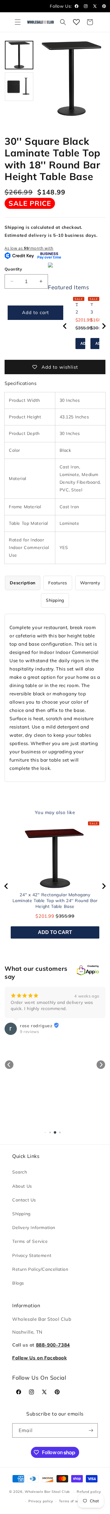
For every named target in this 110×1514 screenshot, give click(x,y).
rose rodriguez (36, 1025)
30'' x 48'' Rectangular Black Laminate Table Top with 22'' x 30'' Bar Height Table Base (91, 312)
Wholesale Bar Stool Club (47, 1491)
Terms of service (73, 1501)
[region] (84, 326)
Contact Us (24, 1200)
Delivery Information (33, 1227)
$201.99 (83, 320)
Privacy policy (40, 1501)
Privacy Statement (31, 1255)
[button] (17, 22)
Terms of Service (30, 1241)
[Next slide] (103, 326)
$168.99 (98, 320)
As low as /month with (29, 248)
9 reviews (29, 1031)
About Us (22, 1186)
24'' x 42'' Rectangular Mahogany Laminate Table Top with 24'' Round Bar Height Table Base (76, 312)
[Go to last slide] (65, 326)
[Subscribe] (90, 1430)
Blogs (18, 1283)
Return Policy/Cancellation (40, 1269)
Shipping (21, 1213)
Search (19, 1172)
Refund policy (89, 1491)
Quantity (13, 269)
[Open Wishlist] (76, 22)
